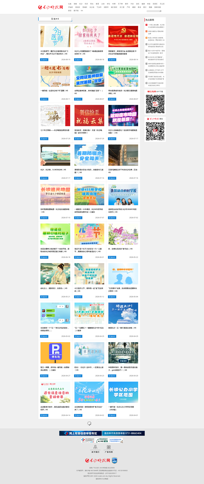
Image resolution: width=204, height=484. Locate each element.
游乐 (137, 4)
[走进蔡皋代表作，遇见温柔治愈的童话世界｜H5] (55, 392)
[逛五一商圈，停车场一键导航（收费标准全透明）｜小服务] (55, 352)
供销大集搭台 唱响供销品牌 (155, 32)
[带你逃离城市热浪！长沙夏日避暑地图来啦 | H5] (123, 76)
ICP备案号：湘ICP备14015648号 (87, 470)
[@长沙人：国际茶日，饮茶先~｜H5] (55, 273)
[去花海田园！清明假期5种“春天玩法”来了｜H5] (89, 392)
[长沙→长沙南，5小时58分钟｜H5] (55, 155)
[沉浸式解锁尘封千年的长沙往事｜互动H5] (123, 155)
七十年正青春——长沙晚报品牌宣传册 (54, 130)
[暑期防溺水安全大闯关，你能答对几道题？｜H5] (89, 155)
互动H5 (44, 60)
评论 (108, 4)
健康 (143, 4)
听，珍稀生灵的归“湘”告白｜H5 (120, 249)
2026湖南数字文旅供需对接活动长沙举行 (155, 84)
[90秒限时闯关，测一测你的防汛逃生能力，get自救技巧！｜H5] (123, 352)
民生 (92, 4)
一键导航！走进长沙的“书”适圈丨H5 (54, 90)
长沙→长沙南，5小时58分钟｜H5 (53, 169)
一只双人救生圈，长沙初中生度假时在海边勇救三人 (156, 26)
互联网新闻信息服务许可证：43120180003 (113, 470)
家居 (69, 10)
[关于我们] (95, 449)
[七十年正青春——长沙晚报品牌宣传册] (55, 115)
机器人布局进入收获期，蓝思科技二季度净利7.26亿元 (156, 39)
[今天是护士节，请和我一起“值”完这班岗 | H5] (89, 273)
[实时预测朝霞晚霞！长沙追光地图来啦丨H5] (55, 194)
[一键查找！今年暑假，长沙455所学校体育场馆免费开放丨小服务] (89, 194)
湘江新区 (114, 7)
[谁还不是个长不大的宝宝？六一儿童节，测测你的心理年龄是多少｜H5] (89, 234)
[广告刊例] (108, 449)
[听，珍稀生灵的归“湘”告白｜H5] (123, 234)
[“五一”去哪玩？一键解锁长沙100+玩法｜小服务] (89, 313)
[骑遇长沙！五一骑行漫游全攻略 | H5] (123, 313)
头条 (69, 4)
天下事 (120, 4)
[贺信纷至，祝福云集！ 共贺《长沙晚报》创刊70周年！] (89, 115)
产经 (128, 7)
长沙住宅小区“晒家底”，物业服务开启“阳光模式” (156, 58)
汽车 (132, 4)
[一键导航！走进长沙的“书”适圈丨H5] (55, 76)
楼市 (126, 4)
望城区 (84, 7)
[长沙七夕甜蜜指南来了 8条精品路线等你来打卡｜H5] (89, 36)
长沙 (80, 4)
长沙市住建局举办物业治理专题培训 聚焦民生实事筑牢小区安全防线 (156, 45)
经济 (86, 4)
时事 (114, 4)
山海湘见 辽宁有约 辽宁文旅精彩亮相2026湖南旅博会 (156, 71)
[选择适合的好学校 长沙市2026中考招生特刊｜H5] (123, 194)
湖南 (75, 4)
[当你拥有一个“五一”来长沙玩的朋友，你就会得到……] (55, 313)
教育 (97, 4)
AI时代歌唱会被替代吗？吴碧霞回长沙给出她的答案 (156, 65)
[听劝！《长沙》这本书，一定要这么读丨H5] (89, 352)
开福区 (70, 7)
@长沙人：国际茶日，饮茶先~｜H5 (53, 288)
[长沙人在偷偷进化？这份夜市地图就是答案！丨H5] (123, 115)
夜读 (139, 7)
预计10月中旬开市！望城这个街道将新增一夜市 (156, 52)
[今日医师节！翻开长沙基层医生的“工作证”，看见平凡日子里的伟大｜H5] (55, 36)
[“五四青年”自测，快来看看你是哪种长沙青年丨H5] (123, 273)
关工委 (122, 7)
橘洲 (133, 7)
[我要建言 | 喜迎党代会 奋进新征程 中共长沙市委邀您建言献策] (123, 36)
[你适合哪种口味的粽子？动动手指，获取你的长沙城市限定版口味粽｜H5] (55, 234)
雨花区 (77, 7)
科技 (148, 4)
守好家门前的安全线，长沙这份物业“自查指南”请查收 (156, 78)
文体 (103, 4)
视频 (150, 7)
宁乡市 (99, 7)
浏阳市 (106, 7)
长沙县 (92, 7)
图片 (145, 7)
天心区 (162, 4)
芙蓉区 (155, 4)
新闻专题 (157, 7)
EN (82, 10)
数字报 (76, 10)
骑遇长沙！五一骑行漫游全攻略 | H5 (122, 328)
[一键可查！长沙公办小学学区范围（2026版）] (123, 392)
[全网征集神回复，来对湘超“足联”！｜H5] (89, 76)
